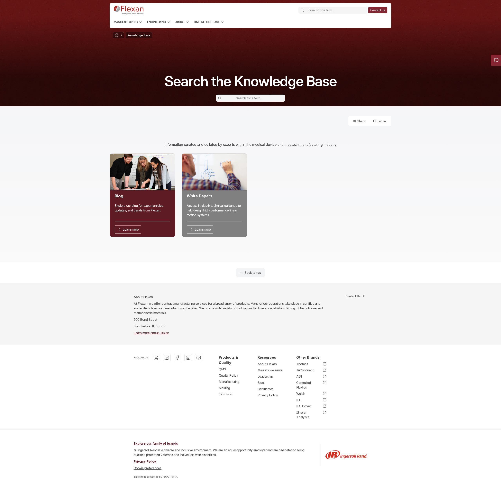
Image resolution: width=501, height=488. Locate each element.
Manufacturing (229, 382)
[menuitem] (128, 22)
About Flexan (267, 364)
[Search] (302, 10)
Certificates (266, 389)
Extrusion (225, 394)
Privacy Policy (268, 395)
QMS (222, 369)
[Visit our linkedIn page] (167, 357)
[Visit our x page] (156, 357)
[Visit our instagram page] (188, 357)
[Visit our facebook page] (177, 357)
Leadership (265, 376)
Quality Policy (228, 375)
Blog (261, 383)
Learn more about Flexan (151, 333)
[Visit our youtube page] (198, 357)
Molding (224, 388)
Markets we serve (270, 370)
